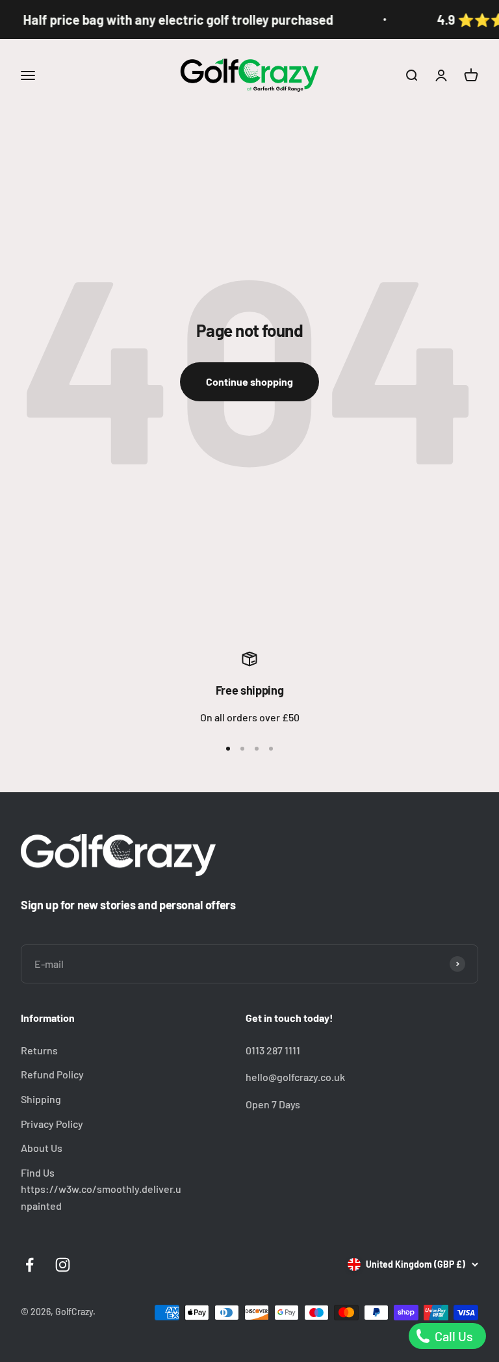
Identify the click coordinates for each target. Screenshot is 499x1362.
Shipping (41, 1099)
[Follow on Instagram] (62, 1265)
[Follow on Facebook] (29, 1265)
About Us (41, 1148)
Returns (39, 1050)
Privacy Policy (52, 1123)
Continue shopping (249, 381)
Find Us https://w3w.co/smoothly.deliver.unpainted (101, 1189)
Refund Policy (52, 1074)
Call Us (452, 1336)
